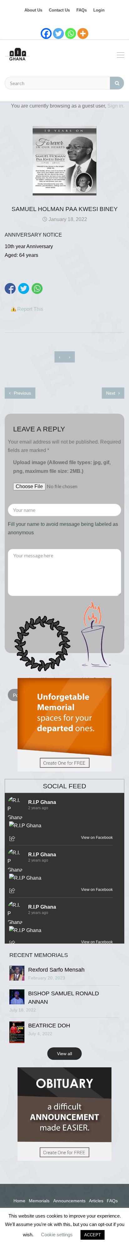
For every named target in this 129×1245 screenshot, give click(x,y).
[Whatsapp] (70, 33)
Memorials (39, 1200)
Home (19, 1200)
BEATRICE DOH (49, 1025)
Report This (30, 309)
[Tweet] (23, 288)
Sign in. (115, 105)
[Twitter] (58, 33)
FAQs (81, 10)
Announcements (69, 1200)
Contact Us (59, 10)
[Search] (117, 83)
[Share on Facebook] (10, 288)
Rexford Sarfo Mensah (56, 970)
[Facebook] (46, 33)
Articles (96, 1200)
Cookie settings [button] (57, 1234)
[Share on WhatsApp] (37, 288)
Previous (22, 393)
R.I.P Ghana (42, 802)
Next (111, 393)
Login (99, 10)
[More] (82, 33)
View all (64, 1053)
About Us (33, 10)
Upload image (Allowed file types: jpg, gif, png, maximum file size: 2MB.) (62, 466)
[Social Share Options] (13, 839)
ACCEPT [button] (92, 1235)
